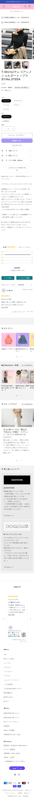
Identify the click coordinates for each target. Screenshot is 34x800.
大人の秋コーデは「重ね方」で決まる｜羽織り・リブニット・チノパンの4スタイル (16, 432)
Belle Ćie (9, 790)
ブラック (6, 101)
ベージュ (6, 105)
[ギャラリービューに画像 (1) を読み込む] (8, 65)
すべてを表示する (27, 365)
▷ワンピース (8, 671)
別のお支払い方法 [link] (17, 145)
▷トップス (7, 663)
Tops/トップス (7, 349)
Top (5, 654)
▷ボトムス (7, 667)
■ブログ (6, 701)
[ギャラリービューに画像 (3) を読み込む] (25, 65)
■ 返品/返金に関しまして (11, 717)
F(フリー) (7, 117)
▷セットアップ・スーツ (11, 680)
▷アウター (7, 676)
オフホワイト (19, 101)
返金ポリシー (28, 790)
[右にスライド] (32, 65)
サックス (6, 109)
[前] (3, 619)
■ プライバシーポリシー (11, 722)
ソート (13, 285)
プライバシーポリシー (10, 793)
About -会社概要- (9, 730)
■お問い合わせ (8, 697)
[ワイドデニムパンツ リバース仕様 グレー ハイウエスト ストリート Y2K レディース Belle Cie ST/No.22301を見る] (23, 635)
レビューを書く (26, 278)
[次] (30, 619)
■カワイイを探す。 (10, 659)
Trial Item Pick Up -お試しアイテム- (8, 388)
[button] (4, 6)
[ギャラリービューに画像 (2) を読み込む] (17, 65)
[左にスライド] (2, 65)
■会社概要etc (8, 693)
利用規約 (6, 726)
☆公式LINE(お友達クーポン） (13, 689)
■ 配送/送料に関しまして (11, 713)
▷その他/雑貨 (8, 684)
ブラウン (17, 105)
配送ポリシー (8, 90)
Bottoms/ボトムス (22, 350)
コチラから (7, 516)
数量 (2, 125)
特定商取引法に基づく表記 (12, 734)
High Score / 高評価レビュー (22, 387)
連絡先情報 (25, 796)
